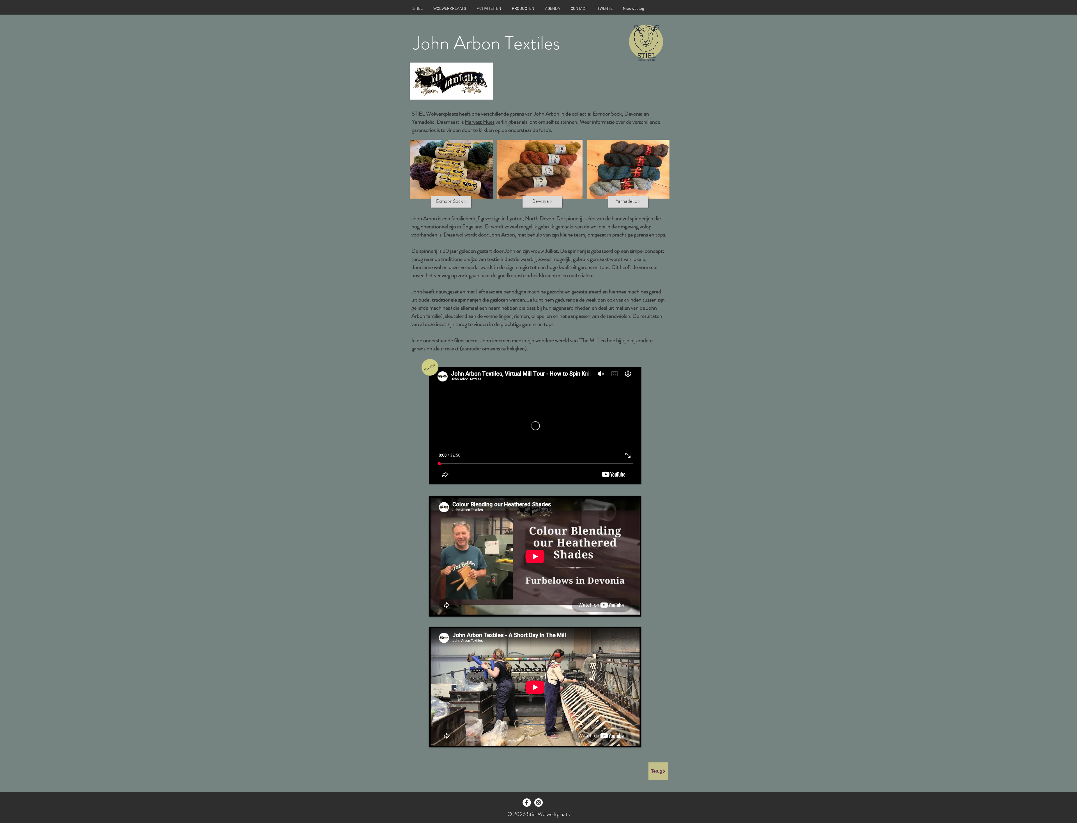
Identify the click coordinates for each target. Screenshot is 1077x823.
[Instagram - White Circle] (538, 802)
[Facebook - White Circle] (527, 802)
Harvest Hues (479, 122)
